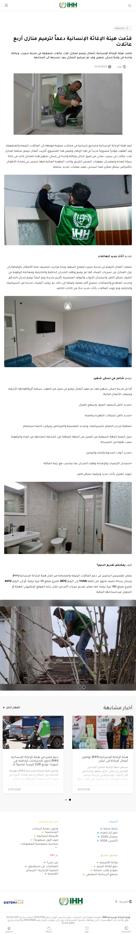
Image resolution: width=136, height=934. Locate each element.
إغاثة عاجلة (110, 828)
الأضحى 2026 (109, 840)
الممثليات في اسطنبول (43, 866)
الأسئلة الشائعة (47, 836)
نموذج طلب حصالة (105, 870)
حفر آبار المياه (109, 832)
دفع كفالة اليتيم (107, 866)
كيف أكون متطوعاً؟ (46, 839)
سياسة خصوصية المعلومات (39, 844)
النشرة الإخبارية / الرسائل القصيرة (42, 871)
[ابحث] (129, 5)
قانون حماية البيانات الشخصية (45, 830)
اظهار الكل (13, 707)
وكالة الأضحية (109, 862)
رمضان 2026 (109, 836)
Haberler (120, 28)
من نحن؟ (52, 862)
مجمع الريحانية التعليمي (102, 874)
